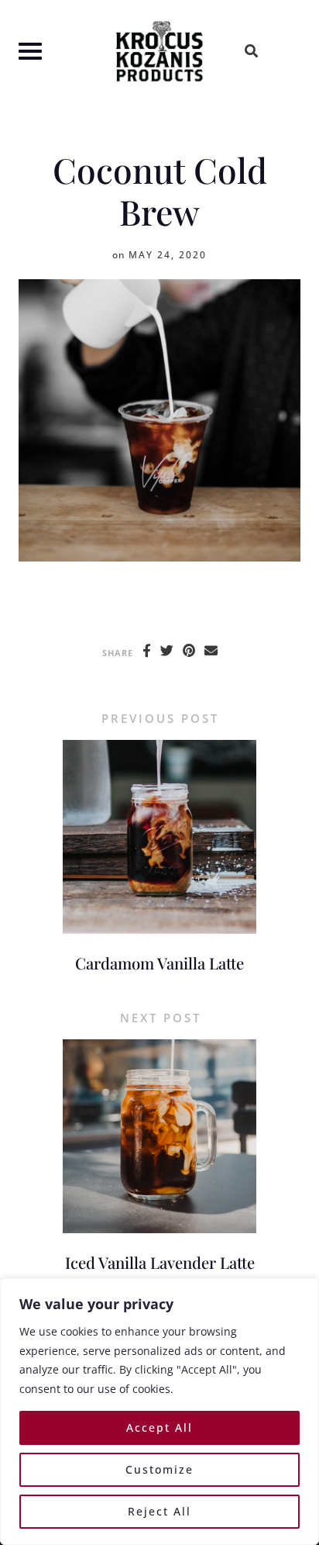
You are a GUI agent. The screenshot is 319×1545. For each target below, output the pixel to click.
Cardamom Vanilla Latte (159, 962)
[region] (159, 1411)
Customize (159, 1469)
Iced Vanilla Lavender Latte (160, 1262)
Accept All (159, 1427)
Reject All (159, 1511)
